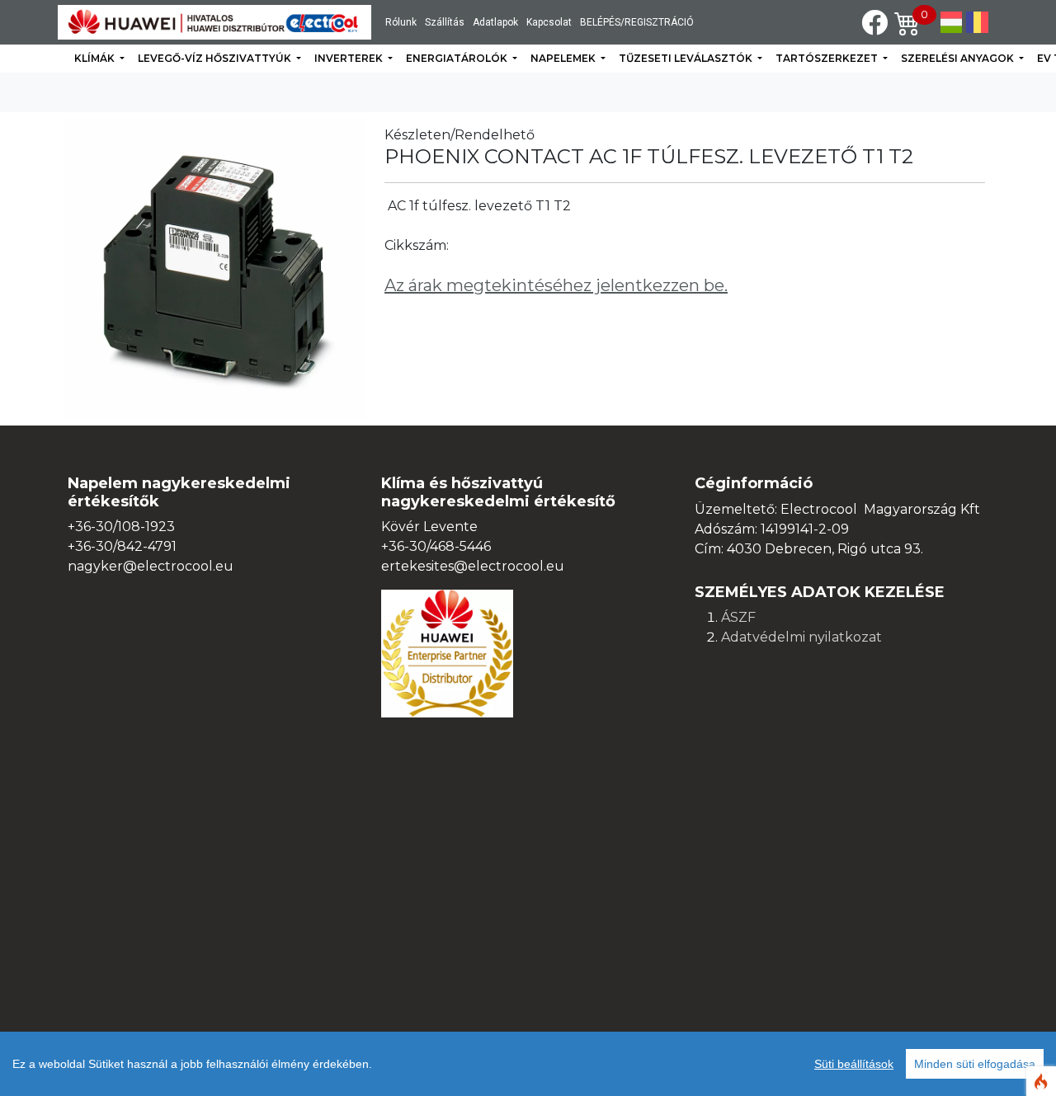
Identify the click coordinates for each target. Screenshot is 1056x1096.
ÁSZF (738, 617)
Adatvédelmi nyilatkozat (801, 637)
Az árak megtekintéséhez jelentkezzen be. (556, 285)
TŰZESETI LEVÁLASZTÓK (687, 58)
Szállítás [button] (444, 22)
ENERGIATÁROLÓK (458, 58)
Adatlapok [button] (495, 22)
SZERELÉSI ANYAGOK (958, 58)
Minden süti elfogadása (974, 1063)
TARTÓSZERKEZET (828, 58)
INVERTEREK (349, 58)
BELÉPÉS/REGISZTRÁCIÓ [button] (637, 22)
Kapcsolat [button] (549, 22)
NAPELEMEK (564, 58)
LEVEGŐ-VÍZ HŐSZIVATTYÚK (216, 58)
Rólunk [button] (401, 22)
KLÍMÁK (95, 58)
